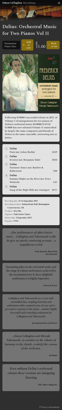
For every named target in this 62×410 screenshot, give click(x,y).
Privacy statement (49, 407)
